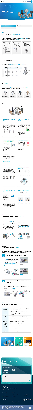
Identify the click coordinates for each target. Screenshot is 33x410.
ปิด (30, 408)
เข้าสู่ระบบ (25, 1)
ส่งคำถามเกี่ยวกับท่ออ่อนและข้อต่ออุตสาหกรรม (28, 395)
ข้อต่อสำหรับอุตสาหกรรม (6, 396)
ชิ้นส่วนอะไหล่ (19, 25)
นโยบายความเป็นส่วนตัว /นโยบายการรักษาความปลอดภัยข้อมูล (28, 399)
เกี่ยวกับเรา (14, 396)
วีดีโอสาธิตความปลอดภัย (6, 161)
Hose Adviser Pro (5, 399)
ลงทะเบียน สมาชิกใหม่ (28, 1)
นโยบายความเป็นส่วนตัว (5, 408)
